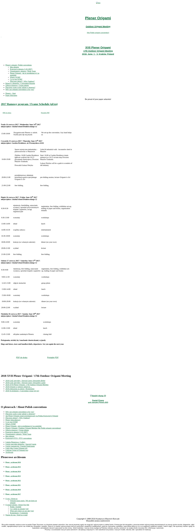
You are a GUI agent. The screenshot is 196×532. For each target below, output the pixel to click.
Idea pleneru (14, 67)
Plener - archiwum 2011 (13, 485)
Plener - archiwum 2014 (13, 471)
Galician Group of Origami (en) (16, 450)
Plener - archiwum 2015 (13, 467)
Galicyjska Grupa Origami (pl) (16, 448)
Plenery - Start (10, 93)
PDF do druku (7, 113)
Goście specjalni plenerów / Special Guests (20, 444)
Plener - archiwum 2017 (13, 494)
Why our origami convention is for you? (19, 89)
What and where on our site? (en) (22, 511)
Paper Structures (11, 95)
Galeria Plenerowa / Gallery (15, 442)
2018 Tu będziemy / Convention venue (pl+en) (22, 391)
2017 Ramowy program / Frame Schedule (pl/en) (29, 104)
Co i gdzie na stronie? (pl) (19, 509)
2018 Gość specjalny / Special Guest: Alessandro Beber (25, 381)
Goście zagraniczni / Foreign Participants (20, 446)
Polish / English (15, 507)
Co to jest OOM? (16, 79)
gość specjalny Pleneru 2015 (98, 402)
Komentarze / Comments (19, 513)
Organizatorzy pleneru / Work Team (23, 71)
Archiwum (9, 452)
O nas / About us (11, 499)
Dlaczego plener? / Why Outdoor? (22, 81)
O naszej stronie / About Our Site (17, 505)
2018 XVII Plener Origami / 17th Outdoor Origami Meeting (26, 385)
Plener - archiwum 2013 (13, 476)
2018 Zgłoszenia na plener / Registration (19, 389)
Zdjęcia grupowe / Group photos (17, 85)
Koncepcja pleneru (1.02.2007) (21, 69)
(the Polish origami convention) (98, 33)
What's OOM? (15, 77)
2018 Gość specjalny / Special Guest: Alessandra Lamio (25, 383)
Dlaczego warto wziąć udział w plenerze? (20, 87)
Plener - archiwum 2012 (13, 480)
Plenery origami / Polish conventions (18, 65)
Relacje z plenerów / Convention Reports (20, 83)
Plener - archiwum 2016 (13, 462)
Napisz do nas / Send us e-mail (16, 515)
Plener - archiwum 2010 (13, 489)
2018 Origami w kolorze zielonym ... (18, 387)
